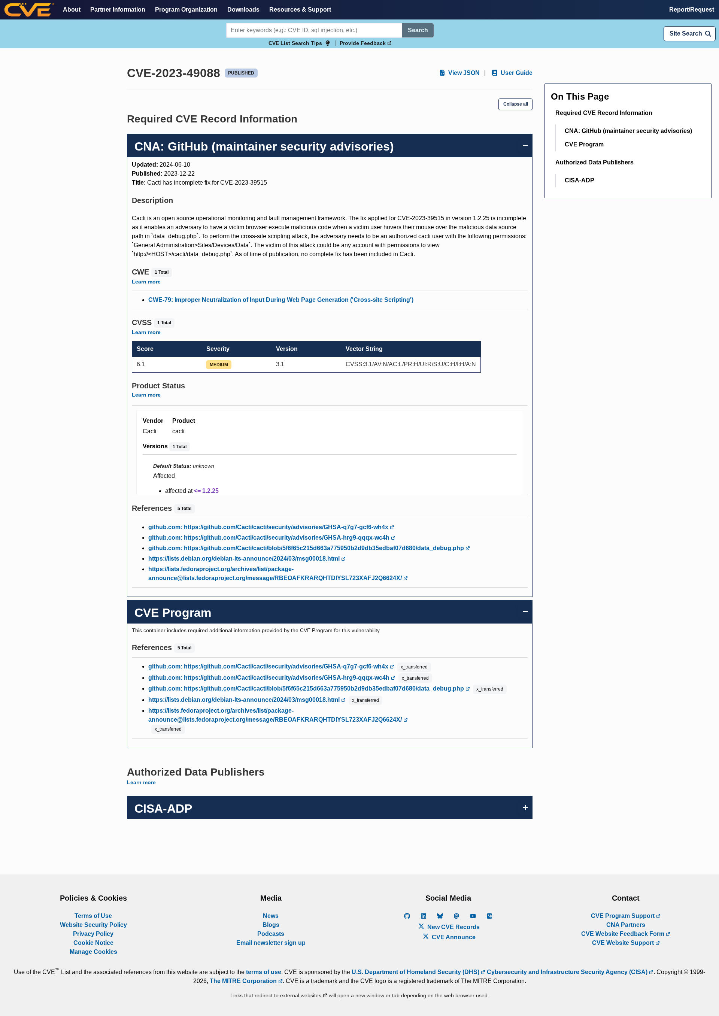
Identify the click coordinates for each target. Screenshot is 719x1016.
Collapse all (515, 104)
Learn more (146, 282)
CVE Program (584, 144)
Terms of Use (93, 916)
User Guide (516, 73)
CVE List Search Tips (295, 43)
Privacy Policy (93, 934)
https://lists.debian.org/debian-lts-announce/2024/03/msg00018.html (244, 558)
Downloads (243, 9)
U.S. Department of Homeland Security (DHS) (416, 972)
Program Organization (186, 9)
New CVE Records (453, 927)
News (271, 916)
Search (418, 30)
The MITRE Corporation (244, 981)
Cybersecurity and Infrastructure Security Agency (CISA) (567, 972)
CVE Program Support (623, 916)
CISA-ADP (579, 180)
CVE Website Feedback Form (623, 934)
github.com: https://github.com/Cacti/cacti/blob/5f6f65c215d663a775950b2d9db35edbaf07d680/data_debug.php (306, 548)
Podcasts (270, 934)
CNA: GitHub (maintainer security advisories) (628, 131)
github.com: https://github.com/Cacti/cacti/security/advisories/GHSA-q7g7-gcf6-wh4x (269, 527)
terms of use (263, 972)
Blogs (271, 925)
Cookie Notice (93, 943)
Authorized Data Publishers (594, 162)
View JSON (463, 73)
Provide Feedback (363, 43)
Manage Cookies (93, 952)
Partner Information (117, 9)
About (72, 9)
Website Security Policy (93, 925)
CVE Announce (453, 937)
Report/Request (691, 9)
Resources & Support (300, 9)
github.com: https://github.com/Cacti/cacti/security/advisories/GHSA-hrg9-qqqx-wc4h (269, 537)
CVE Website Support (623, 943)
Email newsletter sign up (271, 943)
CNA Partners (625, 925)
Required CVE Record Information (603, 113)
